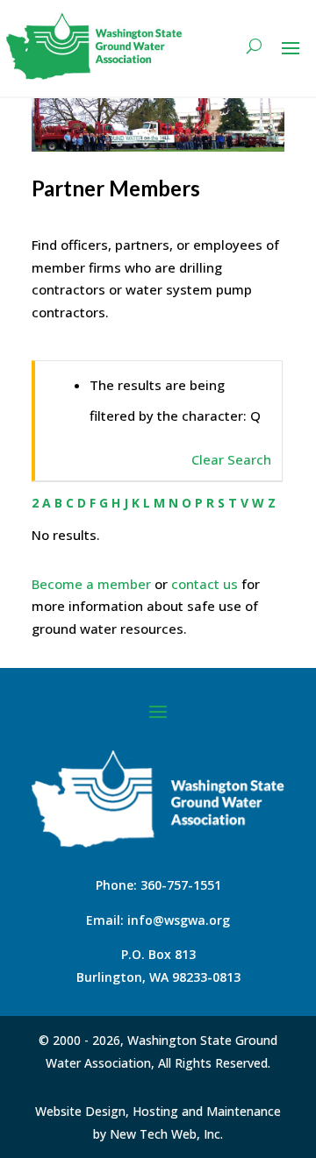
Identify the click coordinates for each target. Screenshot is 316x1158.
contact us (204, 584)
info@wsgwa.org (178, 920)
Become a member (91, 584)
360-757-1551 (180, 885)
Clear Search (231, 459)
